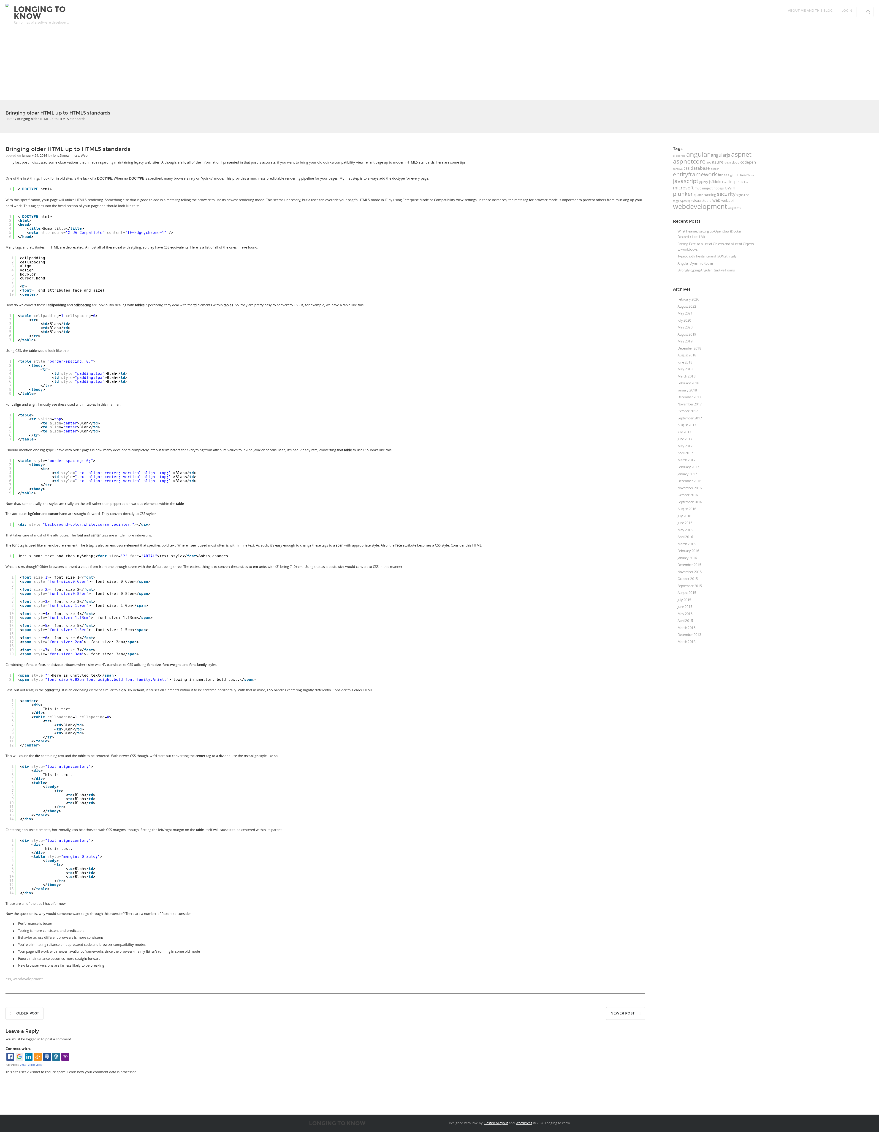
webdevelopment (28, 979)
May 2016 (685, 530)
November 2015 (690, 571)
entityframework (695, 174)
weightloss (734, 208)
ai (674, 155)
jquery (703, 182)
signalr (740, 195)
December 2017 (689, 397)
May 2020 (685, 327)
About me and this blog (810, 10)
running (710, 194)
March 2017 (686, 460)
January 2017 (687, 474)
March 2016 (686, 543)
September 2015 (690, 585)
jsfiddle (715, 181)
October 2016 (688, 494)
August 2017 (687, 425)
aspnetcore (689, 161)
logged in (33, 1039)
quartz (698, 195)
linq (731, 181)
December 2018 (689, 348)
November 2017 (690, 404)
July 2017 (684, 432)
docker (715, 168)
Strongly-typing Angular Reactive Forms (706, 270)
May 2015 (685, 613)
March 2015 (686, 627)
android (680, 155)
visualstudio (701, 200)
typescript (686, 200)
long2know (61, 155)
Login (846, 10)
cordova (678, 168)
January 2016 (687, 557)
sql (748, 195)
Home (9, 119)
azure (718, 162)
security (726, 193)
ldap (724, 182)
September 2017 (690, 418)
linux (739, 182)
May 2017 (685, 446)
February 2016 (688, 550)
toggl (676, 200)
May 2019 (685, 341)
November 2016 (690, 488)
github (734, 175)
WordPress (524, 1123)
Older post (27, 1013)
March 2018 (686, 376)
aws (708, 162)
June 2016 (685, 522)
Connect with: (18, 1048)
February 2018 (688, 383)
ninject (707, 188)
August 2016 (687, 508)
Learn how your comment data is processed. (102, 1071)
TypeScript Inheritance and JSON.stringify (707, 256)
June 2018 (685, 362)
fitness (723, 175)
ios (752, 175)
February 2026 (688, 299)
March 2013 (686, 641)
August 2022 (687, 306)
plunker (683, 193)
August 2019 (687, 334)
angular (698, 154)
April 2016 (685, 536)
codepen (748, 162)
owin (730, 187)
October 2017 (688, 411)
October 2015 (688, 578)
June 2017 (685, 439)
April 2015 (685, 620)
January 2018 (687, 390)
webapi (727, 200)
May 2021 (685, 313)
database (700, 168)
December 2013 (689, 634)
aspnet (741, 154)
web (716, 200)
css (76, 155)
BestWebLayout (496, 1123)
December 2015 (689, 564)
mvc (698, 188)
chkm (727, 162)
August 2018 (687, 355)
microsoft (683, 187)
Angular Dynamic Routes (696, 263)
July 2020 (684, 320)
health (745, 175)
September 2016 (690, 502)
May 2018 (685, 369)
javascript (685, 181)
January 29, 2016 (34, 155)
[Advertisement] (439, 65)
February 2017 (688, 467)
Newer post (622, 1013)
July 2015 (684, 599)
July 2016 (684, 516)
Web (84, 155)
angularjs (720, 155)
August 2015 (687, 592)
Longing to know (40, 13)
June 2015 (685, 606)
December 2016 (689, 481)
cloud (735, 162)
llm (746, 182)
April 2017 (685, 453)
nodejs (719, 188)
